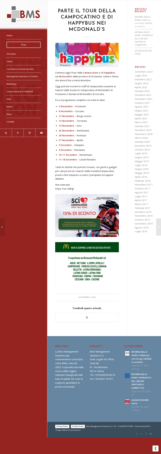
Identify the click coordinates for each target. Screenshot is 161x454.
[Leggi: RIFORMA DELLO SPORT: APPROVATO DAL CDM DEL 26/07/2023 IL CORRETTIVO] (127, 376)
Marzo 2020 (141, 137)
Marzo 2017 (141, 204)
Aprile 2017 (141, 200)
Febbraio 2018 (143, 180)
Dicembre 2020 (143, 130)
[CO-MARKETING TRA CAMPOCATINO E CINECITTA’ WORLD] (2, 227)
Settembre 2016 (144, 223)
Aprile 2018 (141, 176)
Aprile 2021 (141, 118)
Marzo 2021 (141, 122)
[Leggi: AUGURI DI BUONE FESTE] (127, 401)
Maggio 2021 (142, 114)
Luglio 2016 (141, 231)
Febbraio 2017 (143, 208)
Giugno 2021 (142, 110)
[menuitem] (23, 35)
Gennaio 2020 (142, 141)
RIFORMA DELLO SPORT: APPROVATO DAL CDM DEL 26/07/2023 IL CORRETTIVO (144, 38)
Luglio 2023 (141, 75)
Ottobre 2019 (142, 149)
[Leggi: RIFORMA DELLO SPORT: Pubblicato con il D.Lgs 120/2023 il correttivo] (127, 353)
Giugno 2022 (142, 83)
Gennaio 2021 (142, 126)
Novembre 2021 (144, 98)
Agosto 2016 (142, 227)
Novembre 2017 (144, 184)
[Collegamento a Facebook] (18, 133)
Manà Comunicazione (71, 430)
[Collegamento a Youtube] (41, 133)
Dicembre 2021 (143, 94)
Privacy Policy (62, 426)
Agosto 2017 (142, 192)
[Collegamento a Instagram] (29, 133)
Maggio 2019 (142, 161)
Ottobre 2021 (142, 102)
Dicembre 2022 (143, 79)
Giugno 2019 (142, 157)
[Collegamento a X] (6, 133)
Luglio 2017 (141, 196)
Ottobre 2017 (142, 188)
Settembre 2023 (144, 71)
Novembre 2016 (144, 215)
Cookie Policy (78, 426)
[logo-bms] (23, 14)
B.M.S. (147, 426)
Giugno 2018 (142, 168)
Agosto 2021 (142, 106)
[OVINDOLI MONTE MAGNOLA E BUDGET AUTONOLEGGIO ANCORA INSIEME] (158, 227)
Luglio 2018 (141, 165)
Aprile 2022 (141, 87)
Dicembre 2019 (143, 145)
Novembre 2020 (144, 134)
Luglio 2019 (141, 153)
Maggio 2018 (142, 172)
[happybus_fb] (87, 55)
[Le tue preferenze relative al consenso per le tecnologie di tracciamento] (155, 448)
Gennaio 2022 (142, 91)
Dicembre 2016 (143, 211)
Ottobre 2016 (142, 219)
